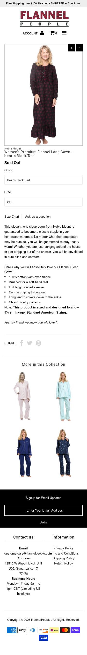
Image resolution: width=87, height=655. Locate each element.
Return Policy (63, 563)
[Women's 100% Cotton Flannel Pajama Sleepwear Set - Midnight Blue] (24, 477)
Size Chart (11, 216)
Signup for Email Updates (43, 497)
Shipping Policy (63, 558)
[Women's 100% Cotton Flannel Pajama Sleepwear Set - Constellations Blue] (63, 477)
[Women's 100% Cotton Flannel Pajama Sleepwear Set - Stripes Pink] (24, 419)
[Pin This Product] (38, 343)
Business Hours (23, 578)
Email (23, 548)
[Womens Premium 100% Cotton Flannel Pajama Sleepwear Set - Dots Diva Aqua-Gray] (63, 420)
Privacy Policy (63, 548)
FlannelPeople (41, 619)
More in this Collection (43, 364)
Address (23, 558)
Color (8, 170)
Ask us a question (38, 216)
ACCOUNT (30, 33)
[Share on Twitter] (29, 343)
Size (7, 192)
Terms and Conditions (63, 553)
